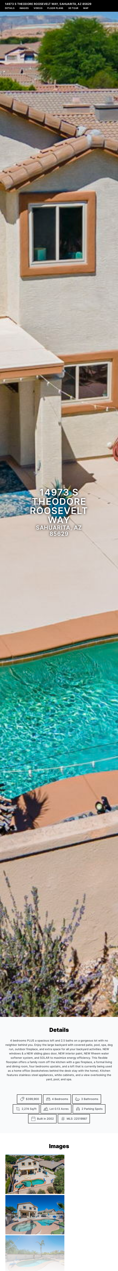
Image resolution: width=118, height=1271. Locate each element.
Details (10, 8)
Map (85, 8)
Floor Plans (55, 8)
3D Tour (73, 8)
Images (24, 8)
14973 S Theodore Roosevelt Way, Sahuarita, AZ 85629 (48, 4)
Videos (38, 8)
